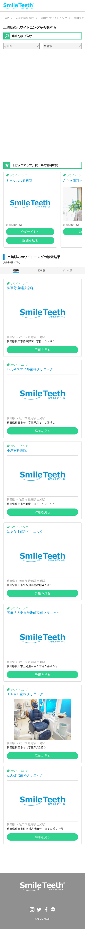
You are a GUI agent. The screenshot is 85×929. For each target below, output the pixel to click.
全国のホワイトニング (53, 18)
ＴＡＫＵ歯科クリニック (25, 694)
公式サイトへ (30, 231)
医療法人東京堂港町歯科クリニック (33, 613)
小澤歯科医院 (17, 450)
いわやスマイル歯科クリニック (30, 369)
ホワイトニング (18, 175)
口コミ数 (67, 270)
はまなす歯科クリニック (25, 531)
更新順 (41, 270)
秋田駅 (18, 225)
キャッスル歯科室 (19, 180)
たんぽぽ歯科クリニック (25, 775)
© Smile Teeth (42, 919)
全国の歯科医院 (24, 18)
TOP (6, 18)
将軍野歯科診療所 (20, 288)
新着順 (16, 270)
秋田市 (23, 337)
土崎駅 (41, 337)
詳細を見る (30, 240)
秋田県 (11, 337)
